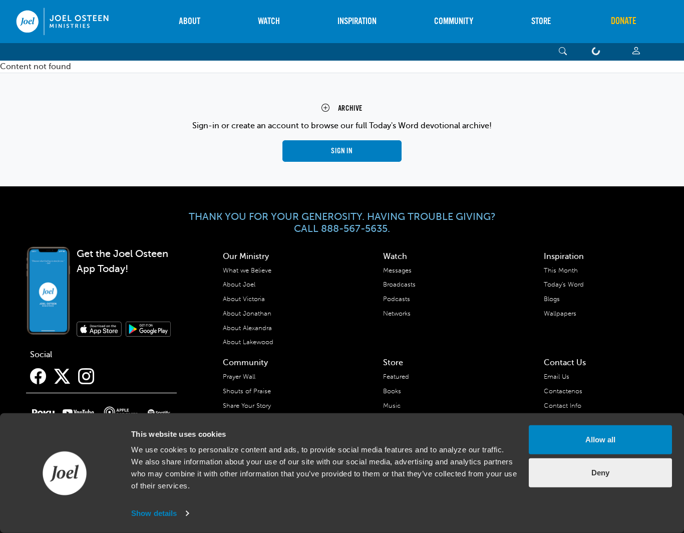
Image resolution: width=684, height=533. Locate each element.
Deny (600, 472)
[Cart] (597, 52)
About (189, 21)
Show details (154, 513)
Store (541, 21)
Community (453, 21)
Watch (269, 21)
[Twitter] (62, 377)
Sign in (342, 151)
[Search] (563, 52)
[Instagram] (86, 377)
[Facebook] (38, 377)
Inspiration (357, 21)
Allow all (600, 439)
